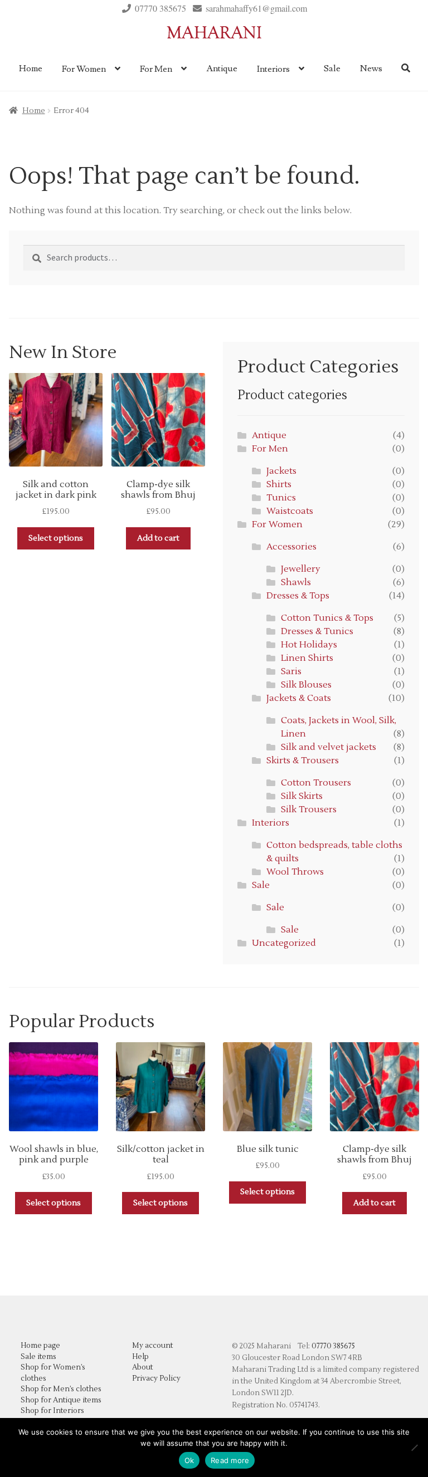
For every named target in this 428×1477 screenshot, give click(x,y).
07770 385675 (160, 8)
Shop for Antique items (61, 1400)
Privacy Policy (156, 1378)
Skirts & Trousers (302, 760)
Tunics (281, 497)
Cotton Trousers (316, 782)
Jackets (281, 471)
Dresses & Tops (297, 595)
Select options (55, 538)
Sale (332, 68)
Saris (291, 671)
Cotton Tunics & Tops (327, 618)
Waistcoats (289, 511)
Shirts (278, 484)
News (371, 68)
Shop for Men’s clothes (61, 1389)
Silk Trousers (309, 809)
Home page (40, 1345)
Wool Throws (295, 871)
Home (30, 68)
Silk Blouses (306, 684)
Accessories (291, 546)
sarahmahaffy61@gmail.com (256, 8)
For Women (84, 69)
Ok (189, 1460)
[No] (414, 1447)
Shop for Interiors (52, 1410)
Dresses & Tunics (317, 631)
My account (152, 1345)
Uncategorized (284, 943)
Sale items (38, 1356)
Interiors (273, 69)
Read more (230, 1460)
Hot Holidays (309, 644)
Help (140, 1356)
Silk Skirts (302, 796)
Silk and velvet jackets (328, 747)
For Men (156, 69)
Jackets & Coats (298, 698)
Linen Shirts (307, 658)
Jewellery (300, 569)
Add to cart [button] (158, 538)
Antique (221, 68)
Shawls (296, 582)
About (142, 1367)
